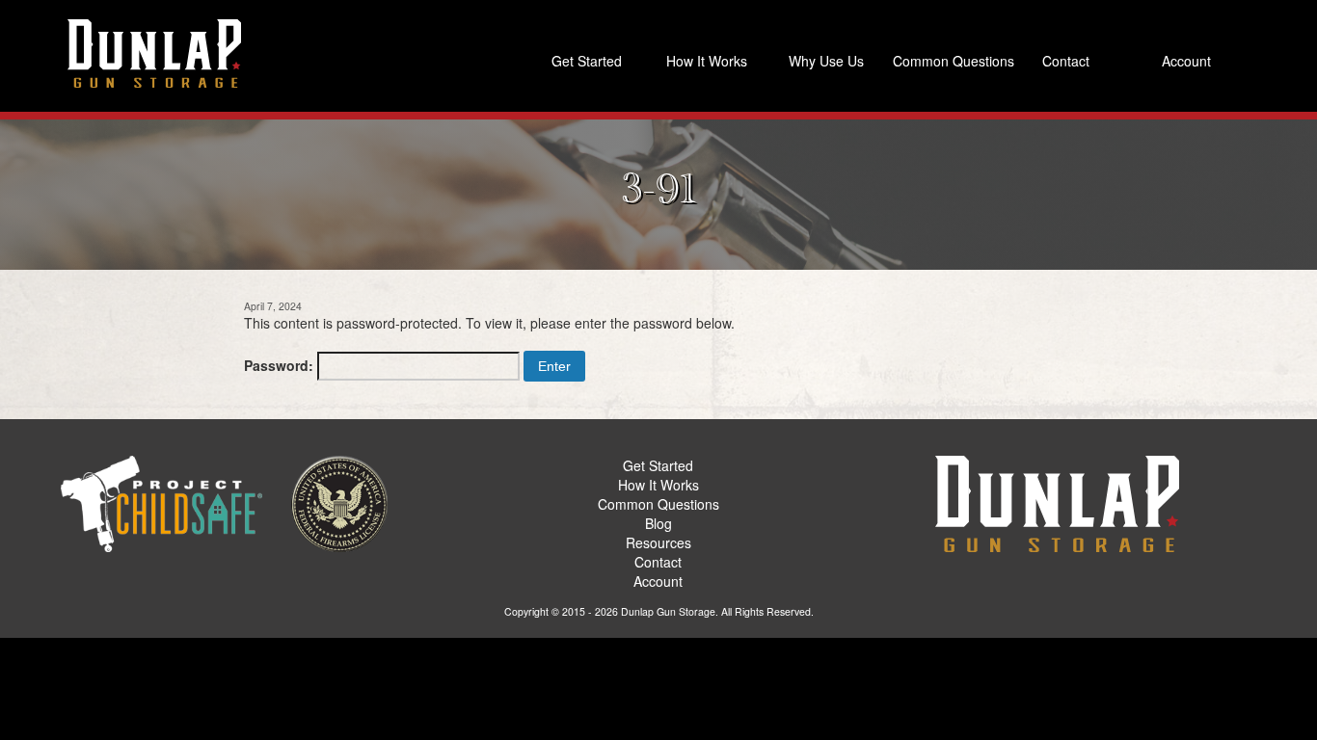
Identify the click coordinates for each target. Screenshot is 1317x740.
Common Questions (949, 60)
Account (1186, 60)
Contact (1065, 60)
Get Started (586, 60)
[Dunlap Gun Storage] (154, 53)
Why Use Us (826, 60)
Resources (658, 542)
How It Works (706, 60)
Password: (280, 365)
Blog (658, 523)
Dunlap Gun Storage (668, 611)
